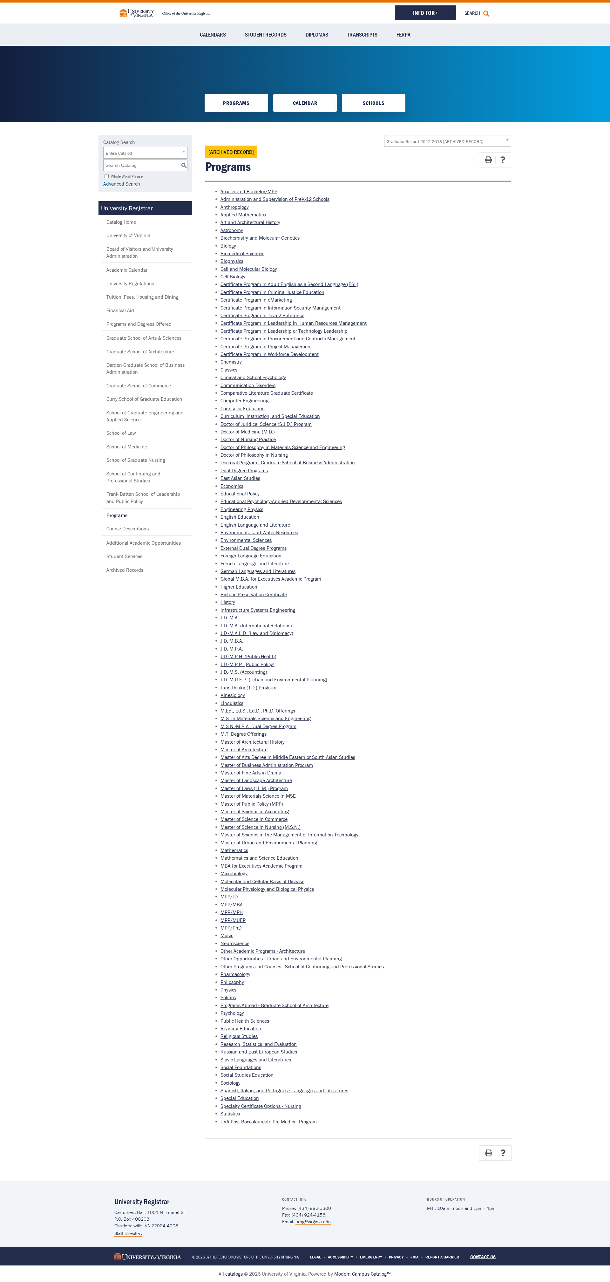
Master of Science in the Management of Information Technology (289, 834)
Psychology (232, 1013)
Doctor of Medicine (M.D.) (247, 431)
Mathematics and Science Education (259, 858)
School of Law (121, 433)
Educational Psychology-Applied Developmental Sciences (281, 501)
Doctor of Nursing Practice (248, 439)
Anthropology (234, 207)
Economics (231, 486)
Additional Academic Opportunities (143, 543)
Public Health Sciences (244, 1021)
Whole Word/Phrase (127, 176)
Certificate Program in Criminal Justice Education (272, 292)
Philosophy (232, 982)
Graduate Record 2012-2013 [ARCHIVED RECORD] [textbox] (435, 141)
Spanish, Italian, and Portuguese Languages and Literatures (284, 1090)
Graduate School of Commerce (138, 385)
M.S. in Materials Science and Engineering (265, 718)
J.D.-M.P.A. (231, 648)
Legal (315, 1257)
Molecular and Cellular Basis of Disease (262, 881)
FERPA (403, 34)
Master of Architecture (244, 749)
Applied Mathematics (243, 214)
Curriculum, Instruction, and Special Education (270, 416)
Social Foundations (240, 1067)
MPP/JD (229, 896)
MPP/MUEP (233, 920)
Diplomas (317, 34)
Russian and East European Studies (258, 1051)
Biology (228, 245)
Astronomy (231, 230)
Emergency (371, 1257)
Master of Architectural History (252, 742)
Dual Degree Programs (244, 470)
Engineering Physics (241, 509)
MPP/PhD (230, 927)
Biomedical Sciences (242, 253)
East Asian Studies (240, 478)
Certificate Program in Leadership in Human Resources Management (293, 323)
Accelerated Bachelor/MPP (248, 191)
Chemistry (231, 361)
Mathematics (234, 850)
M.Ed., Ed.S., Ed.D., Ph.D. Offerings (257, 710)
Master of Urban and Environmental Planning (268, 842)
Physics (228, 989)
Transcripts (362, 34)
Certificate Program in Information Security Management (280, 307)
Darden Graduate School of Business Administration (145, 368)
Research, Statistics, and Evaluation (258, 1044)
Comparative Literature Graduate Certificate (266, 393)
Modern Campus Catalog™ (362, 1274)
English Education (239, 517)
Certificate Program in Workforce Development (269, 354)
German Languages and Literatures (257, 571)
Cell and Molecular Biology (248, 269)
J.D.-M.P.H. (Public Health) (248, 656)
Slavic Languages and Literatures (255, 1059)
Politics (228, 997)
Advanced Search (121, 184)
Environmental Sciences (246, 540)
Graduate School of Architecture (140, 351)
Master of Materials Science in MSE (258, 796)
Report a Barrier (442, 1257)
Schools (374, 102)
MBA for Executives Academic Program (261, 866)
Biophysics (231, 261)
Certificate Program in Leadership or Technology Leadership (284, 331)
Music (226, 935)
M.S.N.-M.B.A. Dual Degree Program (258, 726)
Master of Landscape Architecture (256, 780)
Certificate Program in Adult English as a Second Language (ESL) (289, 284)
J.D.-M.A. (229, 617)
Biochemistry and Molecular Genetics (260, 238)
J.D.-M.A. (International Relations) (256, 625)
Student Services (124, 556)
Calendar (305, 102)
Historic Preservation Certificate (253, 594)
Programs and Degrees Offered (139, 324)
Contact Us (483, 1256)
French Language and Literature (254, 563)
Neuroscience (234, 943)
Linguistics (231, 703)
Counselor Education (242, 408)
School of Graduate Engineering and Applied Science (145, 416)
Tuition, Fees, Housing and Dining (142, 297)
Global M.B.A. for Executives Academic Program (270, 579)
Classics (228, 369)
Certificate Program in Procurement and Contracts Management (288, 338)
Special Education (239, 1098)
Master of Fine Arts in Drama (250, 772)
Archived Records (124, 570)
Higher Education (238, 586)
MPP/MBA (231, 904)
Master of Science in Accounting (254, 811)
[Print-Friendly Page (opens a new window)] (488, 160)
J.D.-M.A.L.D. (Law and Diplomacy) (256, 633)
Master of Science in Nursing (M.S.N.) (260, 827)
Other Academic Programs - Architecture (262, 951)
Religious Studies (239, 1036)
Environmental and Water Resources (259, 532)
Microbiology (233, 873)
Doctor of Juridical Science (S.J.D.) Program (266, 424)
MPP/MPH (231, 912)
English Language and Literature (255, 525)
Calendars (213, 34)
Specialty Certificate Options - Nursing (260, 1106)
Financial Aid (120, 310)
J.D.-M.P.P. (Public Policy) (247, 664)
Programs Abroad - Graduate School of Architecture (274, 1005)
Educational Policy (240, 493)
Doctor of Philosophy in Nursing (254, 455)
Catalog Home (121, 222)
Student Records (266, 34)
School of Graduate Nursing (135, 460)
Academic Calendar (126, 270)
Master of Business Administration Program (266, 765)
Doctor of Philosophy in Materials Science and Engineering (282, 447)
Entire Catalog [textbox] (119, 153)
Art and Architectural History (250, 222)
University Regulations (130, 283)
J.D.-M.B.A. (231, 641)
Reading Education (240, 1028)
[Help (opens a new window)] (503, 160)
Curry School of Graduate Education (144, 399)
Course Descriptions (127, 528)
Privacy (396, 1257)
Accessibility (340, 1257)
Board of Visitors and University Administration (139, 252)
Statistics (230, 1113)
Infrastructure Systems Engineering (257, 610)
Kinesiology (232, 695)
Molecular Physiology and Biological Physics (267, 889)
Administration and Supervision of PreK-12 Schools (274, 199)
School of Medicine (126, 446)
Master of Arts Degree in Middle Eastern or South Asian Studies (287, 757)
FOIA (414, 1257)
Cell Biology (232, 276)
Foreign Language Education (250, 555)
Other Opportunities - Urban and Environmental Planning (281, 958)
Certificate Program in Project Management (266, 346)
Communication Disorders (247, 385)
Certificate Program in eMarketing (256, 300)
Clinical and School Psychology (253, 377)
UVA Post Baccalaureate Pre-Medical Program (268, 1121)
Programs (236, 102)
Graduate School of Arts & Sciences (143, 338)
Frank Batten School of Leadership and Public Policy (143, 497)
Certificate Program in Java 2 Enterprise (262, 315)
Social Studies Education (247, 1075)
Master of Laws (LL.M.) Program (254, 788)
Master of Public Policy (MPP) (251, 804)
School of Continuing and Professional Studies (133, 477)
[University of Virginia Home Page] (147, 1256)
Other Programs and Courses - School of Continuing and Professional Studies (302, 966)
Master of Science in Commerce (254, 819)
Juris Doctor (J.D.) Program (248, 687)
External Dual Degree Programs (253, 548)
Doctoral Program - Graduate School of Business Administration (287, 462)
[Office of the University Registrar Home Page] (165, 12)
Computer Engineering (244, 400)
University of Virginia (128, 235)
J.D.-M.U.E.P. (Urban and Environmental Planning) (273, 679)
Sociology (230, 1083)
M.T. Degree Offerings (243, 734)
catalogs (234, 1274)
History (227, 602)
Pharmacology (235, 974)
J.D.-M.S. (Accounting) (243, 672)
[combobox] (447, 141)
